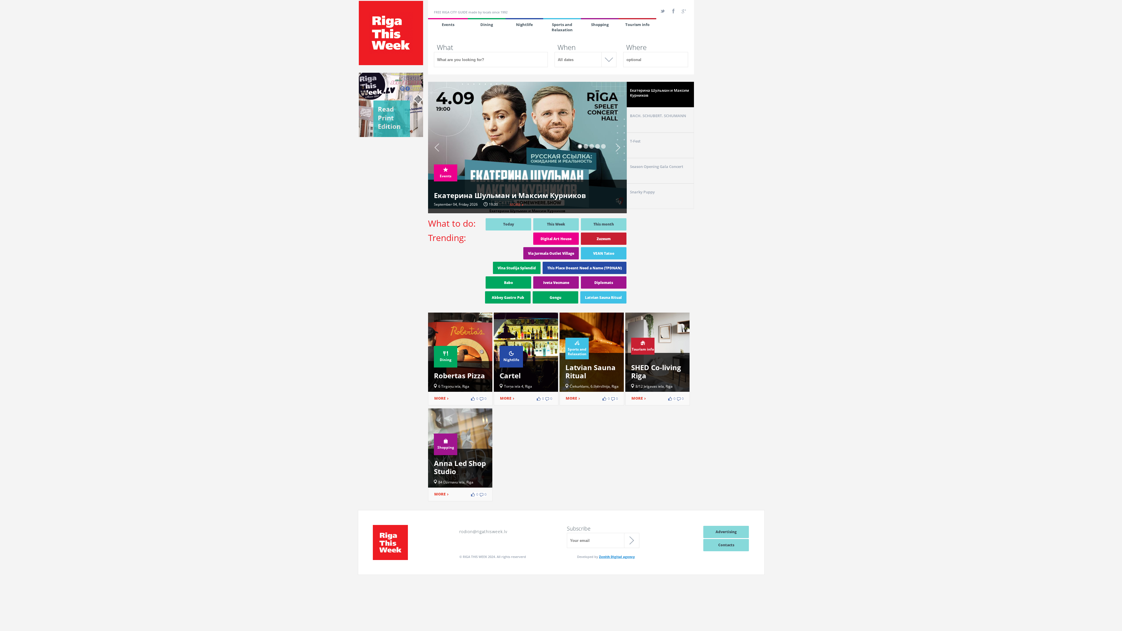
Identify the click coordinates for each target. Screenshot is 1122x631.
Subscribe (579, 528)
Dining (486, 24)
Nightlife (524, 24)
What (445, 47)
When (566, 47)
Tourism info (637, 24)
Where (636, 47)
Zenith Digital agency (617, 556)
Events (448, 24)
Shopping (600, 24)
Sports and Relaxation (562, 27)
